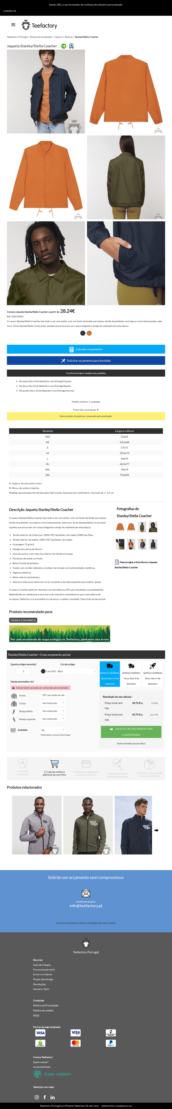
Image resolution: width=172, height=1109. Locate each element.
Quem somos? (40, 1062)
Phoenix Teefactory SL (76, 1105)
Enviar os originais (42, 974)
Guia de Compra (42, 964)
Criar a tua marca (23, 620)
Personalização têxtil (44, 969)
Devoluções (39, 984)
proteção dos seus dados (102, 922)
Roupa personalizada (41, 36)
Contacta (9, 11)
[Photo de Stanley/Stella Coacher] (126, 91)
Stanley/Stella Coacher (86, 36)
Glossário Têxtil (41, 989)
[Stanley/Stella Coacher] (46, 91)
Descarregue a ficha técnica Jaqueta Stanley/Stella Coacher (136, 565)
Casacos (58, 36)
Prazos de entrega (43, 979)
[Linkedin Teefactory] (53, 1096)
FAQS (36, 1015)
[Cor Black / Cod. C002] (82, 333)
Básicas (69, 36)
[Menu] (13, 23)
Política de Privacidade (45, 1005)
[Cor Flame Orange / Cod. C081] (89, 333)
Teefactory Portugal (17, 36)
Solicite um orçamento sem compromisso (134, 731)
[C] (37, 1096)
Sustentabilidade (41, 1066)
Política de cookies (43, 1010)
